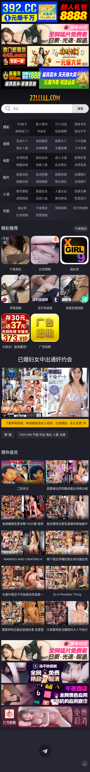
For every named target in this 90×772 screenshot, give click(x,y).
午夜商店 (42, 208)
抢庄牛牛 (80, 131)
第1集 (8, 435)
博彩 (6, 127)
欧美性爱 (80, 158)
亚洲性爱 (22, 158)
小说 (6, 194)
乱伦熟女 (61, 165)
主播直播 (61, 148)
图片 (6, 177)
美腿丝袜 (22, 181)
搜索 (80, 108)
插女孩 (22, 208)
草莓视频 (61, 208)
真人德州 (42, 124)
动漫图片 (80, 174)
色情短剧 (42, 215)
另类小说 (42, 198)
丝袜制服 (42, 148)
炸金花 (41, 131)
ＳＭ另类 (80, 148)
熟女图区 (61, 181)
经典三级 (42, 165)
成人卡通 (61, 158)
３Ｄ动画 (80, 141)
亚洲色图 (42, 174)
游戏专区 (80, 124)
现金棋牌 (61, 131)
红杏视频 (22, 215)
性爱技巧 (80, 198)
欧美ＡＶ (61, 141)
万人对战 (61, 124)
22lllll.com (45, 98)
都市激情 (22, 191)
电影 (6, 160)
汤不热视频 (80, 208)
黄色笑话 (61, 198)
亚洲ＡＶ (22, 141)
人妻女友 (61, 191)
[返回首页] (84, 763)
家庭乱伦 (42, 191)
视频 (6, 144)
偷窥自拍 (22, 174)
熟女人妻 (22, 148)
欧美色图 (61, 174)
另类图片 (80, 181)
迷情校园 (22, 198)
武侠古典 (80, 191)
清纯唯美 (42, 181)
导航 (6, 211)
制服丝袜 (22, 165)
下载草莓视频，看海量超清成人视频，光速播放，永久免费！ (45, 423)
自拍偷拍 (42, 141)
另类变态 (80, 165)
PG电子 (22, 124)
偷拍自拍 (42, 158)
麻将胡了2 (22, 131)
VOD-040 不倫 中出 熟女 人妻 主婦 (42, 435)
